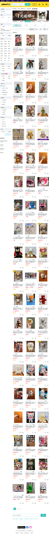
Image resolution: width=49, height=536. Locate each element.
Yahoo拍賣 (5, 4)
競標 (35, 25)
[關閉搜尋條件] (16, 4)
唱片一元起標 (27, 21)
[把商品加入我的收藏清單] (20, 55)
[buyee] (6, 29)
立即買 (26, 25)
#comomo (36, 518)
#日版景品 (21, 518)
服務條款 (17, 532)
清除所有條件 (8, 134)
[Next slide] (35, 40)
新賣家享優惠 (46, 21)
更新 (32, 530)
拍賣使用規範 (26, 532)
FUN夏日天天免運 (40, 21)
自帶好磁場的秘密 (16, 21)
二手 (44, 25)
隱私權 (21, 532)
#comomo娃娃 (15, 518)
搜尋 (43, 515)
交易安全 (31, 532)
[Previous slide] (26, 40)
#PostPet (31, 518)
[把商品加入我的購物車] (22, 55)
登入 (34, 4)
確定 (9, 20)
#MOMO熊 (26, 518)
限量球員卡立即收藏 (34, 21)
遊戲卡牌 (21, 21)
